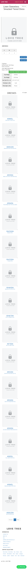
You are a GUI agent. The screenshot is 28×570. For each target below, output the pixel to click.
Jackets (17, 553)
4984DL (10, 484)
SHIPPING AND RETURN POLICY (9, 539)
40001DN (10, 147)
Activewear (22, 555)
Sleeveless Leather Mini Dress (10, 486)
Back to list (24, 6)
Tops (14, 551)
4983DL (10, 456)
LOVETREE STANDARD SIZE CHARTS (18, 72)
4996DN (10, 203)
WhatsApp (22, 566)
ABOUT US (5, 536)
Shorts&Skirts (9, 553)
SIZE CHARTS (5, 545)
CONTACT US (5, 534)
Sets (16, 555)
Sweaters (12, 555)
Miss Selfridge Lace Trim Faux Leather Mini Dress (10, 205)
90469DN (10, 287)
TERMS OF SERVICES (7, 541)
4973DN (10, 344)
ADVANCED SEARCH (6, 547)
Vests (21, 551)
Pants (14, 553)
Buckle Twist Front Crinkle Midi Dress (10, 176)
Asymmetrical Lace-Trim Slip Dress (10, 148)
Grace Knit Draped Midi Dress (10, 401)
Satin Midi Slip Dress (10, 514)
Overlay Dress (10, 260)
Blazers (17, 551)
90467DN (10, 316)
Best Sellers (10, 551)
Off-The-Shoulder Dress (10, 317)
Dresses (4, 553)
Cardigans (21, 553)
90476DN (10, 231)
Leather (8, 555)
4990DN (10, 428)
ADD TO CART (23, 57)
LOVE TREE (4, 2)
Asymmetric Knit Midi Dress (10, 289)
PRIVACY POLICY (6, 543)
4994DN (10, 400)
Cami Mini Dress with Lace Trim (10, 373)
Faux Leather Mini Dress (10, 457)
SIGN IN (21, 2)
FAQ (3, 537)
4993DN (10, 175)
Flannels (4, 555)
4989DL (10, 119)
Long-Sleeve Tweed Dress (10, 120)
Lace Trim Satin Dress (10, 345)
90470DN (10, 259)
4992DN (10, 372)
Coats (19, 555)
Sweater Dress (10, 232)
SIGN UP (17, 2)
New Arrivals (5, 551)
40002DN (10, 512)
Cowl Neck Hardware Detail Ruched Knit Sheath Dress (10, 430)
